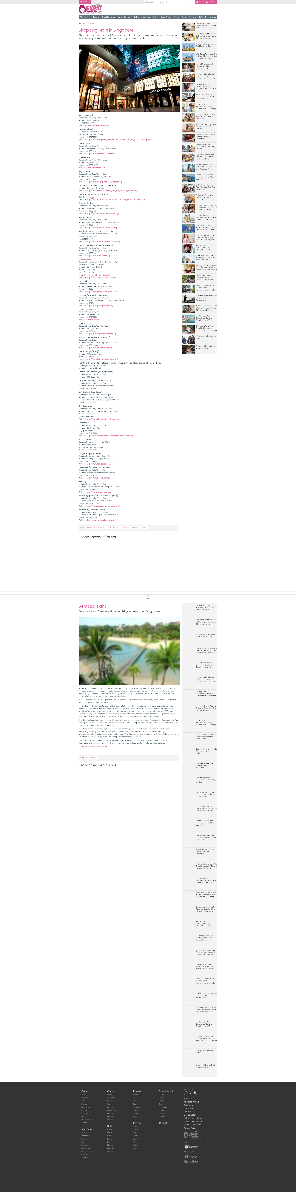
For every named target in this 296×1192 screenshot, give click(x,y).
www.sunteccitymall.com (97, 125)
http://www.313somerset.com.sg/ (101, 277)
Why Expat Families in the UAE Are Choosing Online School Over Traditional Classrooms (206, 56)
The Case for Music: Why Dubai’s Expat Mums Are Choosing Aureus (206, 36)
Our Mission (189, 1105)
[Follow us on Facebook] (186, 1093)
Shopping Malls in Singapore (96, 528)
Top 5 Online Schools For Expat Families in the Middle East (206, 116)
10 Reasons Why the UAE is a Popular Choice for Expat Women (206, 257)
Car (82, 1116)
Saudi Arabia (166, 17)
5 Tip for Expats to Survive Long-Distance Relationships (206, 298)
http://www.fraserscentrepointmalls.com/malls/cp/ (110, 436)
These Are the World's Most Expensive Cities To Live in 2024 (206, 177)
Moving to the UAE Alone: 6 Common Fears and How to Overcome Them (206, 267)
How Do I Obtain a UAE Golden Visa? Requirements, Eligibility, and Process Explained (206, 288)
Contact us (189, 1111)
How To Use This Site (193, 1121)
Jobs (83, 1101)
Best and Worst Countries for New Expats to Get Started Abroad (206, 217)
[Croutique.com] (191, 1161)
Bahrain (112, 1126)
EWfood (202, 17)
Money (84, 1110)
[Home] (99, 9)
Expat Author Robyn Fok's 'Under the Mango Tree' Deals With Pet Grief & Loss (206, 227)
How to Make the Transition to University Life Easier (205, 147)
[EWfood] (191, 1156)
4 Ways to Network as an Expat (206, 337)
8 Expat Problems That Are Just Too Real (205, 347)
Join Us (201, 2)
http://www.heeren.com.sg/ (98, 478)
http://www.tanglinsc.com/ (98, 464)
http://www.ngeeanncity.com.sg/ (101, 334)
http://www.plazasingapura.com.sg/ (103, 506)
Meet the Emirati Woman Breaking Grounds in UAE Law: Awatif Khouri (206, 96)
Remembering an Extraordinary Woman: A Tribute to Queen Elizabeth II (206, 247)
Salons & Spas (87, 1119)
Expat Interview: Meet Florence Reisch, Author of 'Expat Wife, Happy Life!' (206, 237)
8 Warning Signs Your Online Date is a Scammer (205, 197)
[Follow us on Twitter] (190, 1093)
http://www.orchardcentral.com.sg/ (102, 213)
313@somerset (85, 259)
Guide (83, 1095)
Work (83, 1142)
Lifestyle (84, 1113)
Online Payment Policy (194, 1118)
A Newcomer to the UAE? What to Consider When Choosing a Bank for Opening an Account (206, 308)
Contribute (188, 1108)
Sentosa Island (91, 758)
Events (91, 23)
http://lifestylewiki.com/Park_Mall (101, 291)
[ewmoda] (191, 1151)
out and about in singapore (119, 528)
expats (144, 528)
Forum (84, 1139)
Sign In (211, 2)
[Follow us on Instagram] (195, 1093)
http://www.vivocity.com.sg (98, 492)
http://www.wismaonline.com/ (100, 154)
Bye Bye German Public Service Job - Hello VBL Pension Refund (206, 157)
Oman (176, 17)
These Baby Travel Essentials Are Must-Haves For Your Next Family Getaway (204, 278)
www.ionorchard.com (95, 168)
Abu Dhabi (146, 17)
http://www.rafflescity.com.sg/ (100, 520)
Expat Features (108, 17)
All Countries (85, 17)
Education (85, 1107)
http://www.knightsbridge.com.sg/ (102, 359)
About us (188, 1098)
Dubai (136, 17)
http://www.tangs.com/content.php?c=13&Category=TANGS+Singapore (119, 139)
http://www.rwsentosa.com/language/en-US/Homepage (112, 190)
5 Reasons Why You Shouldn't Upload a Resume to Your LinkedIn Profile (206, 328)
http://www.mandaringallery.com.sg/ (103, 241)
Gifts (184, 17)
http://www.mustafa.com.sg (99, 348)
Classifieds (85, 1098)
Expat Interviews (124, 17)
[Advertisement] (128, 564)
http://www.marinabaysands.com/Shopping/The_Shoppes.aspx (115, 199)
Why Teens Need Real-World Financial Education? (205, 137)
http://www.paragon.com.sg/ (99, 305)
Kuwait (137, 1091)
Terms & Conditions (192, 1124)
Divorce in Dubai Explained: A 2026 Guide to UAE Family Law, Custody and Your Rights (206, 26)
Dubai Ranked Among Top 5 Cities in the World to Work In (206, 187)
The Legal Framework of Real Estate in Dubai (206, 45)
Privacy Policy (190, 1128)
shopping (135, 528)
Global (85, 2)
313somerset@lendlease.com (97, 275)
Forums (96, 17)
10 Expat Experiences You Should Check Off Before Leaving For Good (206, 207)
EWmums (193, 17)
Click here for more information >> (94, 746)
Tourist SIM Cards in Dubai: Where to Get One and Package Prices (206, 167)
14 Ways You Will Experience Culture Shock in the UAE (204, 318)
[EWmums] (191, 1146)
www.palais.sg (92, 319)
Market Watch (190, 1115)
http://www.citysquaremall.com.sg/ (102, 419)
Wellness (85, 1122)
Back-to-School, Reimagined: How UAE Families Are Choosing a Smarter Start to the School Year (206, 106)
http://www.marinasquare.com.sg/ (102, 227)
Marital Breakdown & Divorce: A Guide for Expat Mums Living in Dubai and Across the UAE (205, 66)
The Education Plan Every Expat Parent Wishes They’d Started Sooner (206, 76)
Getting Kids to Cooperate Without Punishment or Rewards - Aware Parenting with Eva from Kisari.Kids (206, 86)
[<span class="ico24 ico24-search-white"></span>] (191, 2)
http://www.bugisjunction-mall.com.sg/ (104, 182)
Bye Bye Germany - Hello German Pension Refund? (206, 127)
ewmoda (212, 17)
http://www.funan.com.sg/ (98, 256)
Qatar (155, 17)
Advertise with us (191, 1102)
